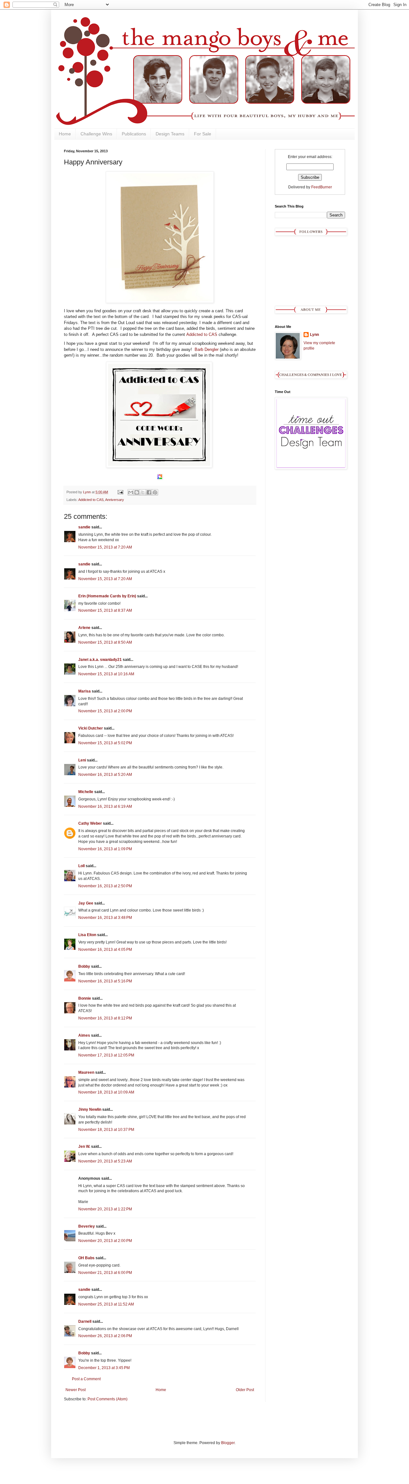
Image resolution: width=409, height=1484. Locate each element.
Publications (134, 133)
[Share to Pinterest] (155, 492)
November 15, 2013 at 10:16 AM (106, 674)
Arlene (84, 627)
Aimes (84, 1035)
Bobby (84, 966)
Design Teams (170, 133)
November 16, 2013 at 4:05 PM (105, 949)
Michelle (85, 792)
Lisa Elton (87, 935)
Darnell (84, 1321)
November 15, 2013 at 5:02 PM (105, 743)
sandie (84, 527)
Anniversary (114, 500)
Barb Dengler (207, 349)
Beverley (86, 1226)
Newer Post (76, 1390)
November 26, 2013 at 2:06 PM (105, 1336)
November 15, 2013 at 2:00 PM (105, 711)
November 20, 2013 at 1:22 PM (105, 1209)
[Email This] (130, 492)
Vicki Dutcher (90, 728)
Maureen (86, 1072)
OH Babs (86, 1258)
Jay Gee (85, 903)
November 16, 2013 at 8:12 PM (105, 1018)
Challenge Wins (96, 133)
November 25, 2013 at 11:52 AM (106, 1304)
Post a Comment (86, 1379)
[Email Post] (120, 492)
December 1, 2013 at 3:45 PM (104, 1368)
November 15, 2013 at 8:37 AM (105, 610)
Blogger (228, 1443)
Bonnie (84, 998)
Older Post (245, 1390)
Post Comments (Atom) (107, 1399)
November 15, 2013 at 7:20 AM (105, 547)
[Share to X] (143, 492)
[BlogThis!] (137, 492)
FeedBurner (321, 187)
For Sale (202, 133)
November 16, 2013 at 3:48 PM (105, 917)
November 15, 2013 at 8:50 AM (105, 642)
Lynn (314, 334)
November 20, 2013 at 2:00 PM (105, 1240)
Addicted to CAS (201, 334)
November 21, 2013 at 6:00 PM (105, 1272)
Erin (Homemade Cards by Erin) (107, 596)
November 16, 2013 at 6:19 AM (105, 806)
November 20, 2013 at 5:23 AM (105, 1161)
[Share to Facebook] (149, 492)
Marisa (84, 691)
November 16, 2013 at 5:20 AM (105, 774)
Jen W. (84, 1146)
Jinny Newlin (89, 1109)
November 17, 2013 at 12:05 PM (106, 1055)
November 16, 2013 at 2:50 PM (105, 886)
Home (65, 133)
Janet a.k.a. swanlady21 (100, 659)
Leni (82, 760)
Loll (81, 866)
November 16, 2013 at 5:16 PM (105, 981)
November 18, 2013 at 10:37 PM (106, 1129)
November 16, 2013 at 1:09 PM (105, 849)
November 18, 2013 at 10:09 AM (106, 1092)
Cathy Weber (90, 823)
